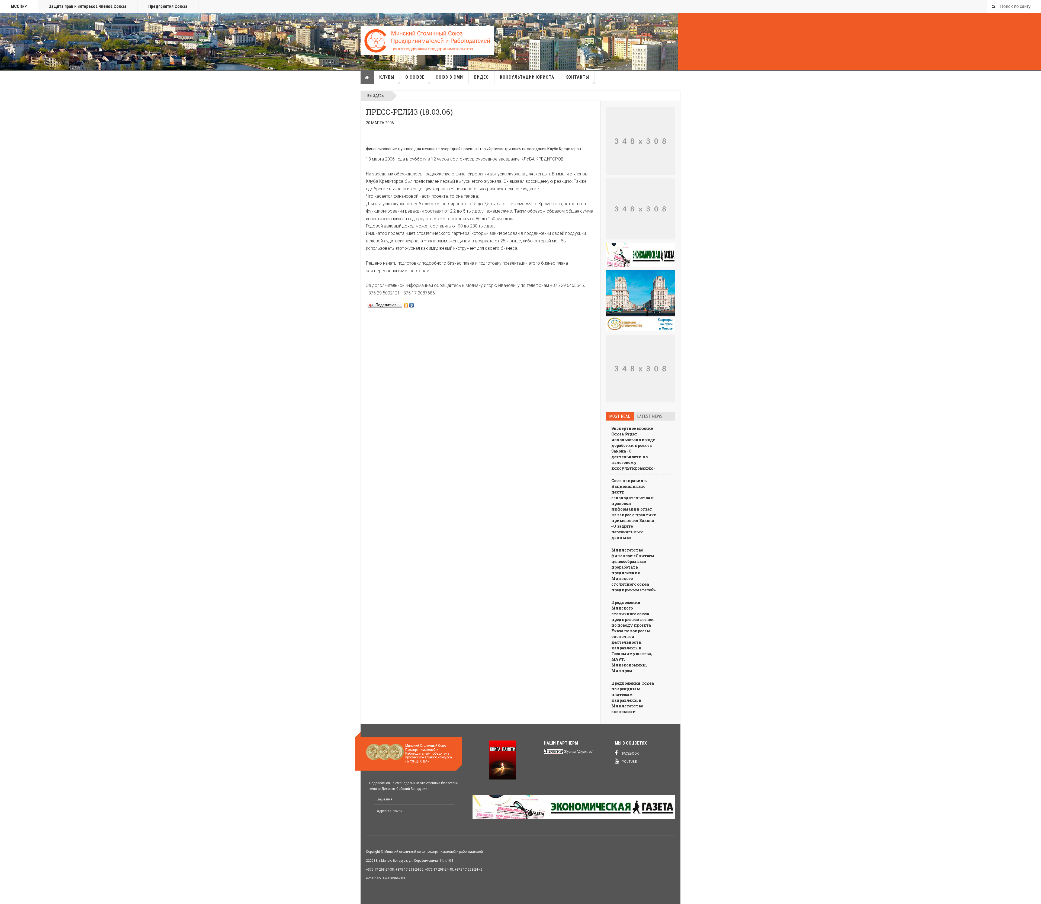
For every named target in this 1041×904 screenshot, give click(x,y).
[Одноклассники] (406, 304)
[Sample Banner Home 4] (640, 368)
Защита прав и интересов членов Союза (87, 6)
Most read (620, 416)
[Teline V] (427, 40)
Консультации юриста (527, 77)
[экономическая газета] (640, 255)
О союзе (415, 77)
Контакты (577, 77)
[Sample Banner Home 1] (640, 141)
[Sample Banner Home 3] (640, 208)
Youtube (629, 762)
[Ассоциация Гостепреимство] (640, 301)
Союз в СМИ (449, 77)
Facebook (630, 753)
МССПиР (19, 6)
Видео (481, 77)
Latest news (650, 416)
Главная (367, 77)
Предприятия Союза (167, 6)
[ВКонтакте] (412, 304)
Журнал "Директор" (578, 752)
